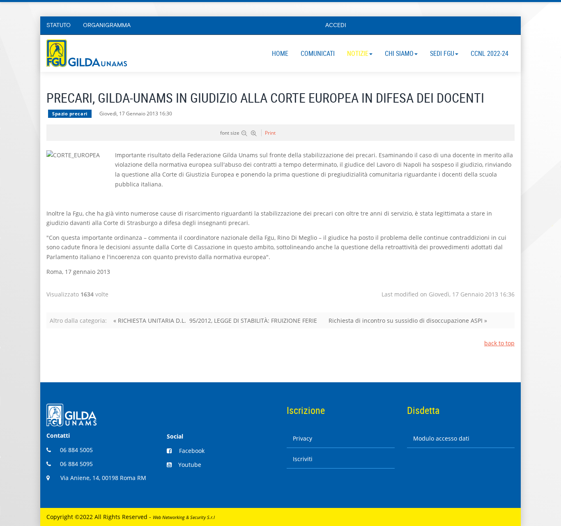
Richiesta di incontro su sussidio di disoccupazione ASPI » (408, 320)
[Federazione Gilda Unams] (86, 53)
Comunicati (318, 53)
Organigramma (107, 25)
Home (280, 53)
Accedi (335, 25)
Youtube (189, 465)
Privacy (302, 438)
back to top (499, 343)
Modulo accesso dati (441, 438)
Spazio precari (69, 113)
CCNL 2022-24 (489, 53)
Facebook (192, 451)
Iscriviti (303, 459)
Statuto (58, 25)
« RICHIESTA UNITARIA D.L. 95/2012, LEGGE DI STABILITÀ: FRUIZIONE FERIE (215, 320)
